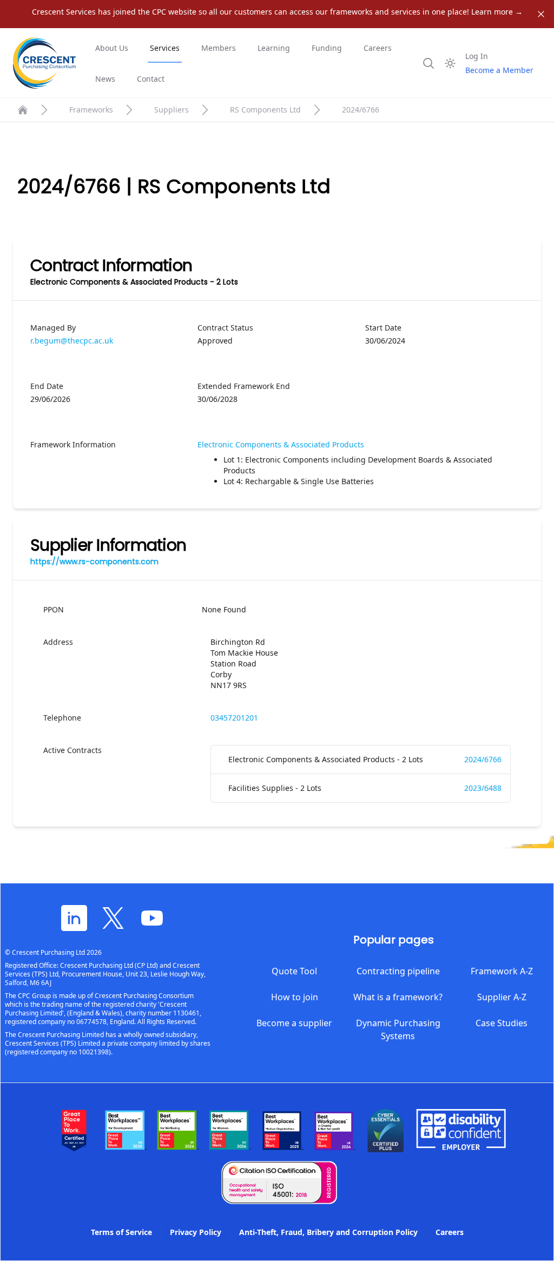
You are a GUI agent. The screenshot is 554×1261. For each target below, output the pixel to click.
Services (165, 48)
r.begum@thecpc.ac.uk (71, 340)
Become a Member (499, 70)
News (105, 79)
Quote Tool (294, 971)
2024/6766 (483, 759)
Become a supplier (294, 1023)
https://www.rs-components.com (94, 561)
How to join (294, 997)
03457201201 (234, 717)
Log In (476, 56)
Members (218, 48)
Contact (150, 79)
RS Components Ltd (265, 109)
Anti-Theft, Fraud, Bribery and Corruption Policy (328, 1232)
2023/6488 (483, 788)
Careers (378, 48)
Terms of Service (121, 1232)
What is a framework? (398, 997)
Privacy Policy (195, 1232)
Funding (327, 48)
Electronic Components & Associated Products (280, 444)
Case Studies (501, 1023)
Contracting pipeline (398, 971)
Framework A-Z (502, 971)
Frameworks (91, 109)
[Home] (22, 109)
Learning (274, 48)
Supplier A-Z (501, 997)
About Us (111, 48)
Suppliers (171, 109)
